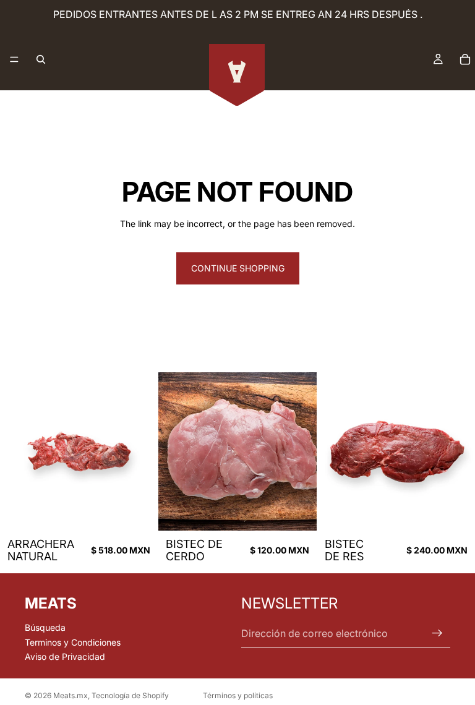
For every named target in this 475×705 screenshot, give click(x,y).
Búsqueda (45, 627)
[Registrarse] (437, 633)
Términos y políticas (238, 695)
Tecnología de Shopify (130, 695)
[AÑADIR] (139, 511)
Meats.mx (70, 695)
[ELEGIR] (297, 511)
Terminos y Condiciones (73, 641)
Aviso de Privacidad (65, 656)
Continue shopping (238, 268)
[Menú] (14, 59)
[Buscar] (40, 59)
